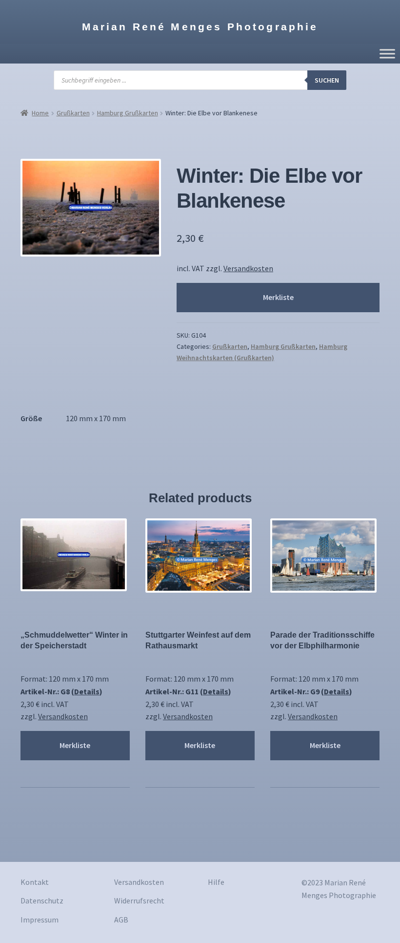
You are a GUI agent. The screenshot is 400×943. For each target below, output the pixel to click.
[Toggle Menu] (387, 53)
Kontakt (34, 882)
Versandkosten (248, 268)
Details (87, 691)
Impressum (39, 919)
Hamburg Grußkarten (127, 112)
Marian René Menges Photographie (200, 26)
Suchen (327, 80)
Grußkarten (73, 112)
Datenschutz (41, 900)
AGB (121, 919)
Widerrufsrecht (139, 900)
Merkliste (278, 297)
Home (40, 112)
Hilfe (216, 882)
